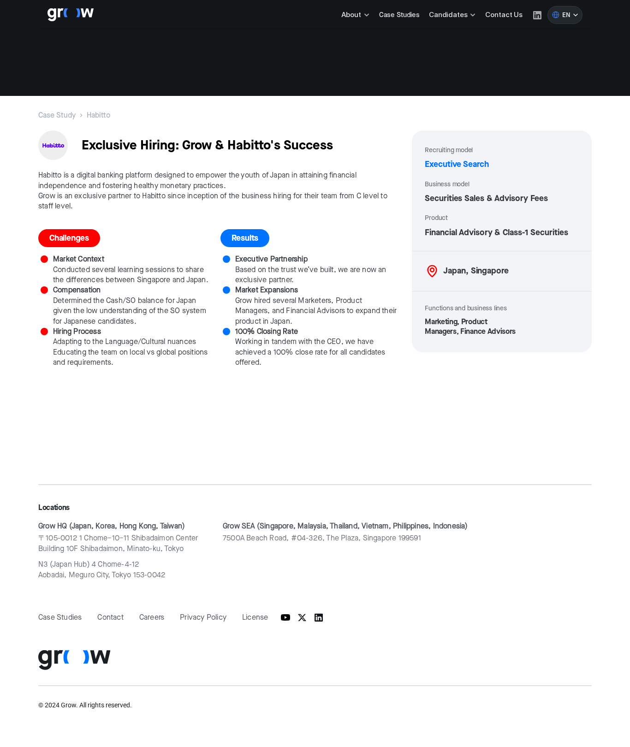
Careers (151, 617)
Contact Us (504, 14)
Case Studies (399, 14)
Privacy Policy (203, 617)
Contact (110, 617)
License (255, 617)
